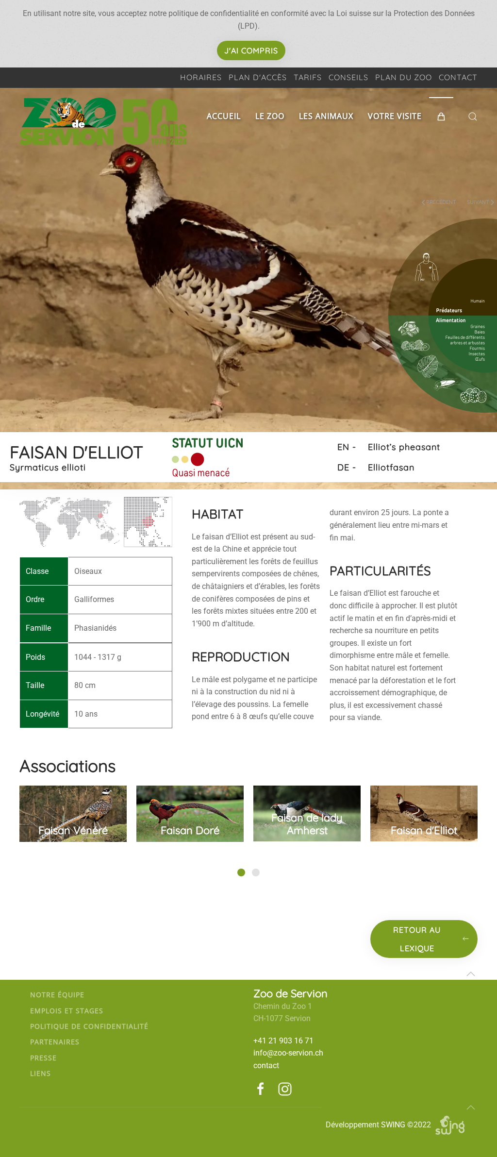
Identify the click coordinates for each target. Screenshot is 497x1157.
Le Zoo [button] (269, 116)
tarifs (308, 77)
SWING (393, 1124)
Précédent (441, 202)
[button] (441, 116)
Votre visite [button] (395, 116)
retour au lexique (417, 939)
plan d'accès (258, 77)
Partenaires (55, 1041)
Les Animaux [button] (326, 116)
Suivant (478, 202)
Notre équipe (57, 994)
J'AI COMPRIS (251, 50)
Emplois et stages (66, 1010)
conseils (348, 77)
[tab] (241, 872)
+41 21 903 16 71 (283, 1040)
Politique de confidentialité (89, 1026)
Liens (40, 1073)
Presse (43, 1057)
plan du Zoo (403, 77)
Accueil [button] (224, 116)
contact (458, 77)
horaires (201, 77)
